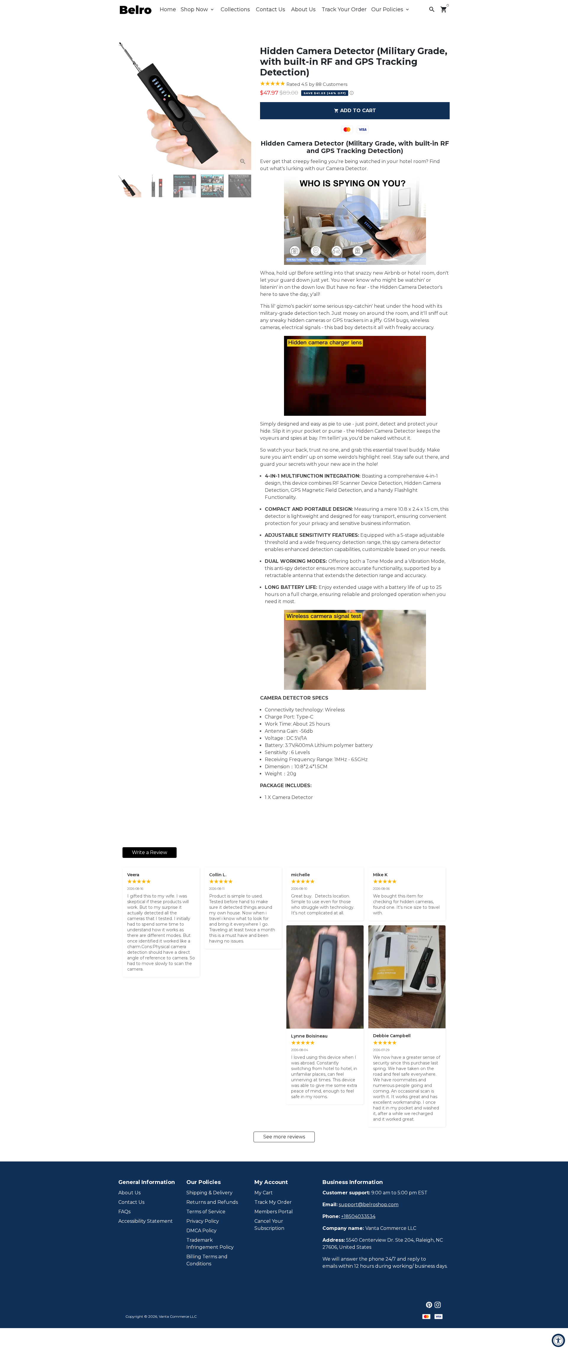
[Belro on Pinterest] (429, 1305)
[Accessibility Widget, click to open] (558, 1340)
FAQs (124, 1211)
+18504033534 (358, 1216)
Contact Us (270, 9)
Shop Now (198, 9)
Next (243, 103)
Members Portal (273, 1211)
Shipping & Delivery (209, 1193)
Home (168, 9)
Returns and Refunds (212, 1202)
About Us (303, 9)
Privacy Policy (202, 1221)
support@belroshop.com (368, 1204)
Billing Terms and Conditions (206, 1260)
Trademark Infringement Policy (210, 1243)
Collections (235, 9)
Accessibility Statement (145, 1221)
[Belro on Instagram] (438, 1305)
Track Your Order (344, 9)
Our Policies (390, 9)
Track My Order (273, 1202)
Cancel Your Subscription (269, 1224)
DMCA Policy (201, 1230)
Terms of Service (205, 1211)
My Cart (263, 1193)
